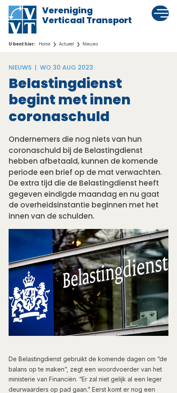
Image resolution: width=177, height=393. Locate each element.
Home (44, 43)
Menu (161, 13)
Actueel (66, 43)
